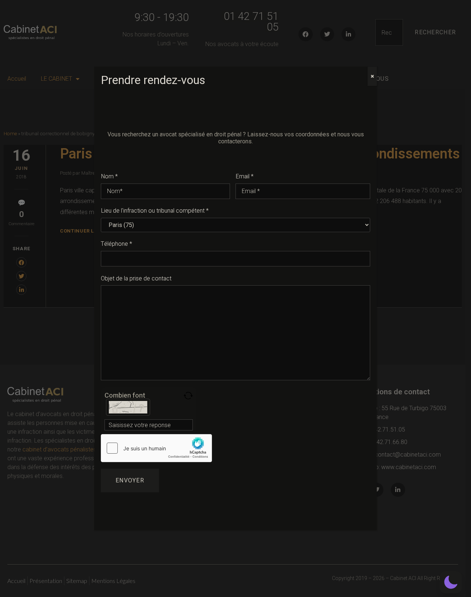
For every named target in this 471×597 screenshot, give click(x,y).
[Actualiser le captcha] (188, 395)
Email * (245, 176)
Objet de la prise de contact (136, 278)
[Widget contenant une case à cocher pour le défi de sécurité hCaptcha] (156, 448)
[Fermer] (372, 76)
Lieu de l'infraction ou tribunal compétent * (155, 210)
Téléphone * (116, 244)
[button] (451, 582)
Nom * (109, 176)
